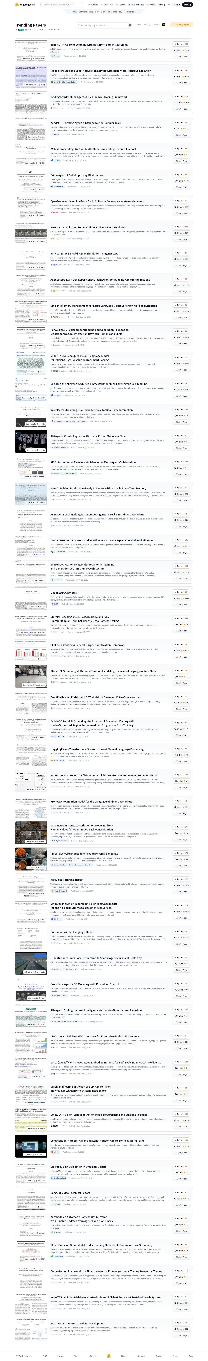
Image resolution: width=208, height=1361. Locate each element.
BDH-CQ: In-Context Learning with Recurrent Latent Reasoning (89, 44)
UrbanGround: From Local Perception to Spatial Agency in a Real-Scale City (96, 958)
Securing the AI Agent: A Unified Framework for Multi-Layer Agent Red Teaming (98, 384)
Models (94, 4)
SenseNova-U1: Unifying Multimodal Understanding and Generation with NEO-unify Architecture (82, 566)
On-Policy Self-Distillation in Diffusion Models (78, 1166)
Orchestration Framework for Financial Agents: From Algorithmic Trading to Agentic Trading (106, 1271)
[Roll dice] (130, 25)
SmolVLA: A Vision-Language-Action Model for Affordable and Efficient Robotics (98, 1114)
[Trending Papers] (163, 24)
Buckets (137, 4)
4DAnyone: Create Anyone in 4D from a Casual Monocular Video (88, 436)
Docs (152, 4)
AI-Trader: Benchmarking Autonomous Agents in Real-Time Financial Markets (97, 514)
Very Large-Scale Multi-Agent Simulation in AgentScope (84, 253)
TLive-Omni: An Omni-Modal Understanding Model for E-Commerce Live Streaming (101, 1245)
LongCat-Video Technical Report (70, 1193)
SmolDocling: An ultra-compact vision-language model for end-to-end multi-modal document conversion (83, 905)
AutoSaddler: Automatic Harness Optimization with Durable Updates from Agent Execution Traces (81, 1219)
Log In (177, 4)
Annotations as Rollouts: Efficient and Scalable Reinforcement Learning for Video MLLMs (104, 775)
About (76, 1356)
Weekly (147, 24)
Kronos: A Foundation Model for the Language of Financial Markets (91, 801)
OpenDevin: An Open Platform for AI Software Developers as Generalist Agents (98, 201)
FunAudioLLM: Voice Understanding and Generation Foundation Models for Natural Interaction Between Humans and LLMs (89, 332)
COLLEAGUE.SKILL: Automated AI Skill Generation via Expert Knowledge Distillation (101, 540)
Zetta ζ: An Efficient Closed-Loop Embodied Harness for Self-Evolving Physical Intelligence (105, 1062)
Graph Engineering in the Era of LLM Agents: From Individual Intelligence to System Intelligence (80, 1088)
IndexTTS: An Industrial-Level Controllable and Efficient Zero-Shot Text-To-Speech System (105, 1297)
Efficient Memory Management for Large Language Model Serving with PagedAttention (103, 305)
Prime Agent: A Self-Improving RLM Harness (77, 175)
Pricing (161, 4)
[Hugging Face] (109, 1356)
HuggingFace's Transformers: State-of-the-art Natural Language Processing (97, 749)
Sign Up (187, 4)
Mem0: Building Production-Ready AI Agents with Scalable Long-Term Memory (98, 488)
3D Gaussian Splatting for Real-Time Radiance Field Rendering (88, 227)
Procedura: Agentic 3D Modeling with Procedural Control (84, 984)
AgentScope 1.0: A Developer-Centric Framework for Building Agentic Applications (100, 279)
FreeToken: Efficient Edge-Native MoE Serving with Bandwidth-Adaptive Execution (100, 70)
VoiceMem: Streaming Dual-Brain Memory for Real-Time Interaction (91, 410)
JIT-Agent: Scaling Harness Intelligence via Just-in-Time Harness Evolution (96, 1010)
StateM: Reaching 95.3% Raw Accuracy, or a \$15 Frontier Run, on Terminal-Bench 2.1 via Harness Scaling (84, 619)
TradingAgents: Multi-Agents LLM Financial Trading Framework (89, 97)
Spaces (122, 4)
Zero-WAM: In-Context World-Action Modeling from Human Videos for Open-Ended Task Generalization (81, 827)
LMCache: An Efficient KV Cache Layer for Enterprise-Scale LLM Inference (95, 1036)
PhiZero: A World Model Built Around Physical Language (84, 853)
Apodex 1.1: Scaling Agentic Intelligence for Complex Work (85, 123)
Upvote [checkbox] (182, 44)
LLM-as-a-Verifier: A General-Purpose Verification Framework (87, 645)
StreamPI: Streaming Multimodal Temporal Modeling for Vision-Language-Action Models (104, 671)
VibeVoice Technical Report (66, 879)
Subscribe (130, 11)
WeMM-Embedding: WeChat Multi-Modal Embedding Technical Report (93, 149)
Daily (139, 24)
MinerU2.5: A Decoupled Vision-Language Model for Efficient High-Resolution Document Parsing (79, 358)
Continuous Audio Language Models (72, 932)
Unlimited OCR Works (63, 592)
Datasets (108, 4)
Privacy (60, 1356)
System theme (25, 1356)
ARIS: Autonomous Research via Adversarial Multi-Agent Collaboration (93, 462)
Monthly (156, 24)
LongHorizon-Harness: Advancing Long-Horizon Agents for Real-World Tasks (97, 1140)
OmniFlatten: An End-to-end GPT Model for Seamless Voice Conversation (95, 697)
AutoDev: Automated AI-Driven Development (77, 1323)
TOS (45, 1356)
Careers (93, 1356)
